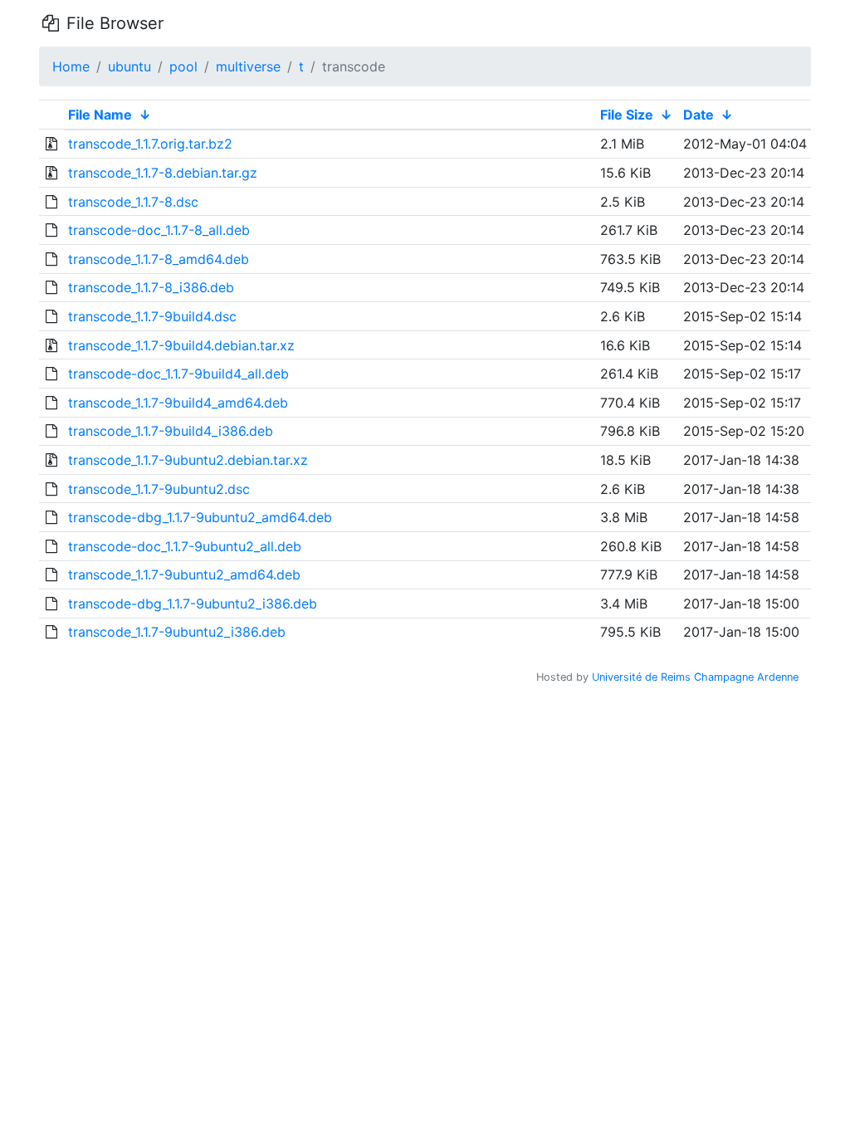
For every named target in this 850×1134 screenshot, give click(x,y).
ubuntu (129, 66)
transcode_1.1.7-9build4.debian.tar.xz (181, 345)
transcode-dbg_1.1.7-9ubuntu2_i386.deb (192, 603)
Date (698, 114)
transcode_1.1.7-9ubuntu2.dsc (159, 489)
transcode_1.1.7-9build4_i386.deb (170, 431)
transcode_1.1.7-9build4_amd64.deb (178, 402)
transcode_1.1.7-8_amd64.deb (158, 259)
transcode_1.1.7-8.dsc (133, 201)
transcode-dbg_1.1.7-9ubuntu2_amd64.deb (200, 517)
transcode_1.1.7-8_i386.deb (151, 287)
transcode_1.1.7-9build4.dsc (152, 316)
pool (183, 66)
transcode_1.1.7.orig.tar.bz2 (150, 143)
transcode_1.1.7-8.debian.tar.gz (162, 172)
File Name (100, 114)
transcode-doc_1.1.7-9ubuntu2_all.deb (184, 546)
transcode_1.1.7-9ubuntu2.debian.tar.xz (188, 460)
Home (71, 66)
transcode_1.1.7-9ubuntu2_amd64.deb (184, 574)
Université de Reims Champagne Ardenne (695, 677)
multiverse (248, 66)
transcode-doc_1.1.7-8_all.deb (159, 230)
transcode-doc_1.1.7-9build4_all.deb (178, 373)
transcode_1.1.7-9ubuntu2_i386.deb (177, 631)
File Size (626, 114)
